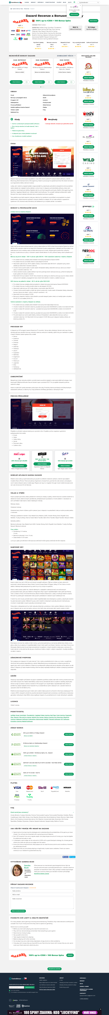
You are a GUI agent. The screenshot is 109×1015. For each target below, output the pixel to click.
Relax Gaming (45, 715)
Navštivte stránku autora (41, 873)
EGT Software (65, 719)
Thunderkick (30, 715)
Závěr (44, 97)
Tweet (73, 857)
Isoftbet (13, 715)
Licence (45, 100)
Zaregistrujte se (29, 987)
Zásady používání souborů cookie (68, 982)
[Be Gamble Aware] (12, 1006)
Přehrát (70, 955)
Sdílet (66, 857)
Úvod (12, 95)
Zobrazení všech (65, 55)
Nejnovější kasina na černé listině (48, 982)
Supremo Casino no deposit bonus (42, 467)
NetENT (46, 719)
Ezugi (17, 715)
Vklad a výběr (15, 110)
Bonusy (33, 2)
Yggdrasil (38, 715)
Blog (64, 2)
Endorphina (32, 719)
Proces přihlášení (16, 105)
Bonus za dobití (20, 72)
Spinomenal (39, 719)
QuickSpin (23, 715)
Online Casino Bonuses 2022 (47, 989)
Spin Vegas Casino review (65, 468)
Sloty (70, 2)
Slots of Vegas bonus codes (19, 468)
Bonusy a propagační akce (19, 97)
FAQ (44, 110)
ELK (55, 717)
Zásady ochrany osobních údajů (68, 984)
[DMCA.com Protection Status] (15, 1000)
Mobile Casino (84, 986)
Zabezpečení (14, 102)
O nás (61, 980)
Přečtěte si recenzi (88, 80)
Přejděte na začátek (54, 968)
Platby (59, 2)
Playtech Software (54, 719)
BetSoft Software (27, 721)
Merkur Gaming (49, 717)
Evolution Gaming (16, 721)
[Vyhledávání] (98, 2)
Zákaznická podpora (49, 95)
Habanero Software (22, 719)
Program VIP (14, 100)
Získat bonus (74, 14)
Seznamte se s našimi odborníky (86, 990)
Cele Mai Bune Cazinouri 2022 (47, 987)
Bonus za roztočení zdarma (42, 72)
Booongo (60, 717)
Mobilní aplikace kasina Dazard (20, 107)
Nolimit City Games (38, 717)
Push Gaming (60, 715)
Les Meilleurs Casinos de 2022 (47, 984)
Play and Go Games (25, 717)
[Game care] (26, 1006)
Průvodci (40, 2)
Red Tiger (53, 715)
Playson (16, 717)
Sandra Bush (27, 866)
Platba (45, 107)
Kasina (27, 2)
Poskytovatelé (50, 2)
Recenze (26, 8)
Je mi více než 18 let (15, 990)
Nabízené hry (15, 112)
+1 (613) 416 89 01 (84, 998)
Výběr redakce (43, 980)
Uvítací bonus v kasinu (64, 72)
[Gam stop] (18, 1006)
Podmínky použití (64, 987)
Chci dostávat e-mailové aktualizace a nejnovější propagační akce (24, 992)
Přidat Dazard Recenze (18, 911)
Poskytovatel (47, 102)
